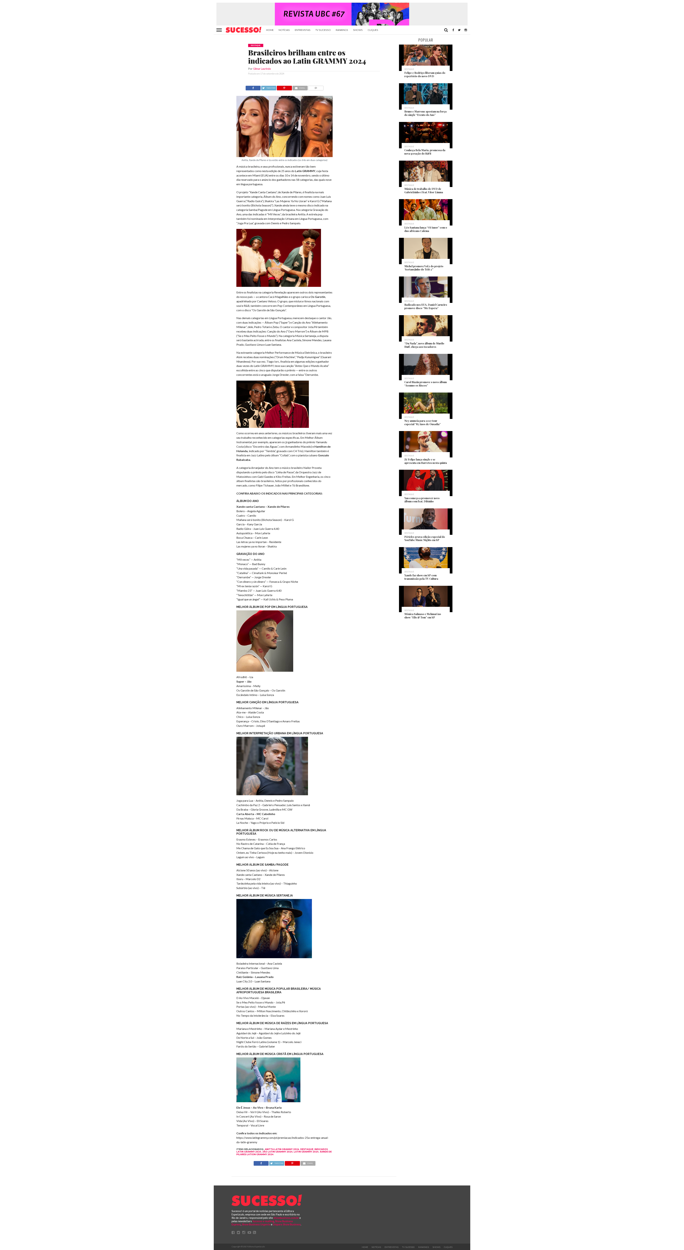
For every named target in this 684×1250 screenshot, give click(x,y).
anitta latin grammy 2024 (282, 1149)
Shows (358, 30)
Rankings (342, 30)
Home (270, 30)
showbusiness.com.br (286, 1217)
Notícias (284, 30)
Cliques (373, 30)
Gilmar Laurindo (262, 68)
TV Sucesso (323, 30)
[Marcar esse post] (284, 87)
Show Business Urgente (256, 1224)
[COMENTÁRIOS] (316, 87)
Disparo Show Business (287, 1224)
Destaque (306, 1149)
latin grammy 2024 (306, 1151)
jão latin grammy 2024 (277, 1151)
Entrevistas (302, 30)
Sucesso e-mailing (263, 1221)
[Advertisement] (365, 139)
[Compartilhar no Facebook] (253, 87)
